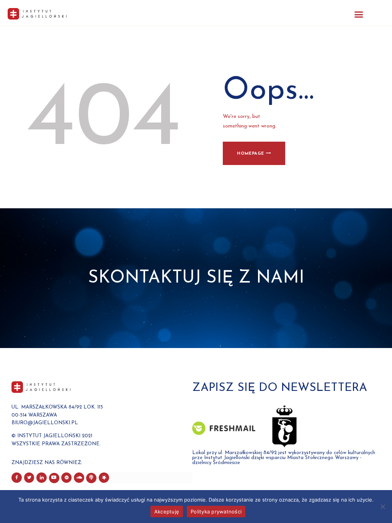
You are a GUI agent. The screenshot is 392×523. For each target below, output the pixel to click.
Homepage (250, 154)
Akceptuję (166, 511)
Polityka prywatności (216, 511)
